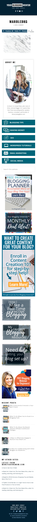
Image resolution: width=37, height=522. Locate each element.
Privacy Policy (14, 507)
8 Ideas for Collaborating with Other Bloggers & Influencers (22, 449)
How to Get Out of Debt (10, 468)
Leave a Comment (19, 25)
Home (13, 505)
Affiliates (23, 509)
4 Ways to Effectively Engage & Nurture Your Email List (20, 438)
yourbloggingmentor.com (20, 514)
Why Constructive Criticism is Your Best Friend (21, 406)
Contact (22, 505)
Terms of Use (22, 507)
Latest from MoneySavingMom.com (13, 464)
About (17, 505)
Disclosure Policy (15, 509)
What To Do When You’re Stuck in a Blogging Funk (22, 417)
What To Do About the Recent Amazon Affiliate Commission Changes (20, 428)
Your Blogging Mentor (18, 5)
